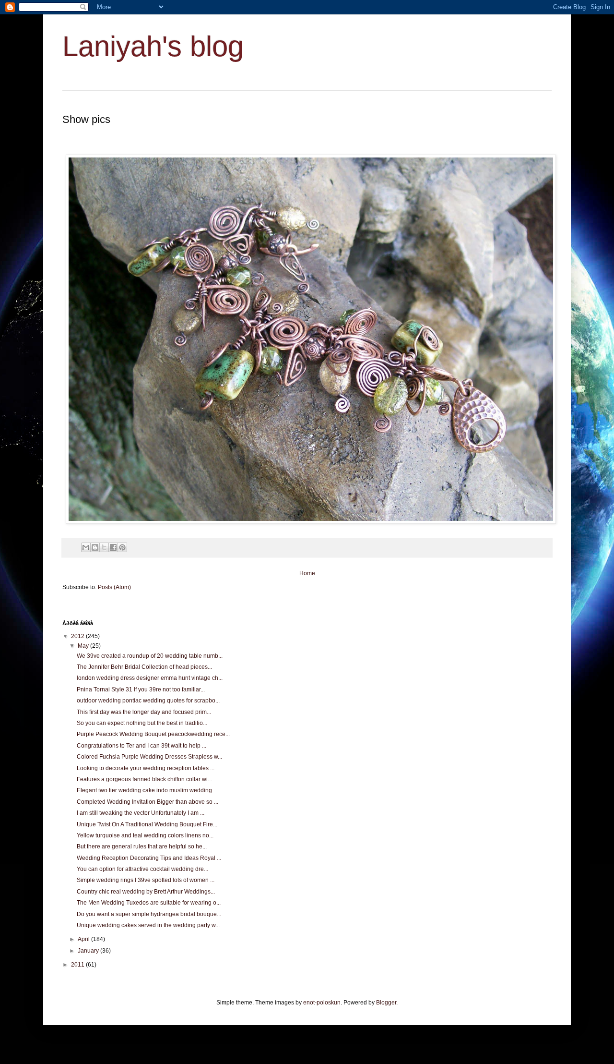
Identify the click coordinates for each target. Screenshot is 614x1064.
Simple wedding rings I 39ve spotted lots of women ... (145, 880)
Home (307, 573)
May (84, 645)
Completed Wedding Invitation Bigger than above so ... (147, 801)
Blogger (386, 1002)
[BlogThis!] (95, 547)
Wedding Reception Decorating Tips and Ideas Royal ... (149, 858)
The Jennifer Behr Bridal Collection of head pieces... (144, 667)
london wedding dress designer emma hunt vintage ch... (150, 678)
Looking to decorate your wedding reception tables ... (145, 768)
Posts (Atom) (114, 587)
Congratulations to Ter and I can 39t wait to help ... (141, 745)
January (89, 950)
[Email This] (86, 547)
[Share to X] (104, 547)
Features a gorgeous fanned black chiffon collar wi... (144, 779)
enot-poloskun (322, 1002)
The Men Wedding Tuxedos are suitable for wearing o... (149, 902)
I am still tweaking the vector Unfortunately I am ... (140, 813)
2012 (78, 636)
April (84, 939)
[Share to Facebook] (113, 547)
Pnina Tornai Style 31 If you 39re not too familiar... (141, 689)
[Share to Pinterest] (122, 547)
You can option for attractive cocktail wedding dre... (142, 869)
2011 (78, 964)
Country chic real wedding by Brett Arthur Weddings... (146, 891)
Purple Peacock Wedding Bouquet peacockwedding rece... (153, 734)
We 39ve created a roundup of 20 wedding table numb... (150, 656)
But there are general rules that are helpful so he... (142, 846)
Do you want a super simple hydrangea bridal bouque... (149, 914)
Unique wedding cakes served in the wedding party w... (148, 925)
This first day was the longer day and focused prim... (144, 712)
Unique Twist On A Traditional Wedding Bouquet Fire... (147, 824)
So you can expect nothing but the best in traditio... (142, 723)
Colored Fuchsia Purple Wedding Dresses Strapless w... (149, 756)
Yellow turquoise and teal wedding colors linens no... (145, 835)
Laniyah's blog (153, 46)
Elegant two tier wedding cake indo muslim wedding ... (147, 790)
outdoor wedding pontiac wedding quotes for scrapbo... (148, 700)
